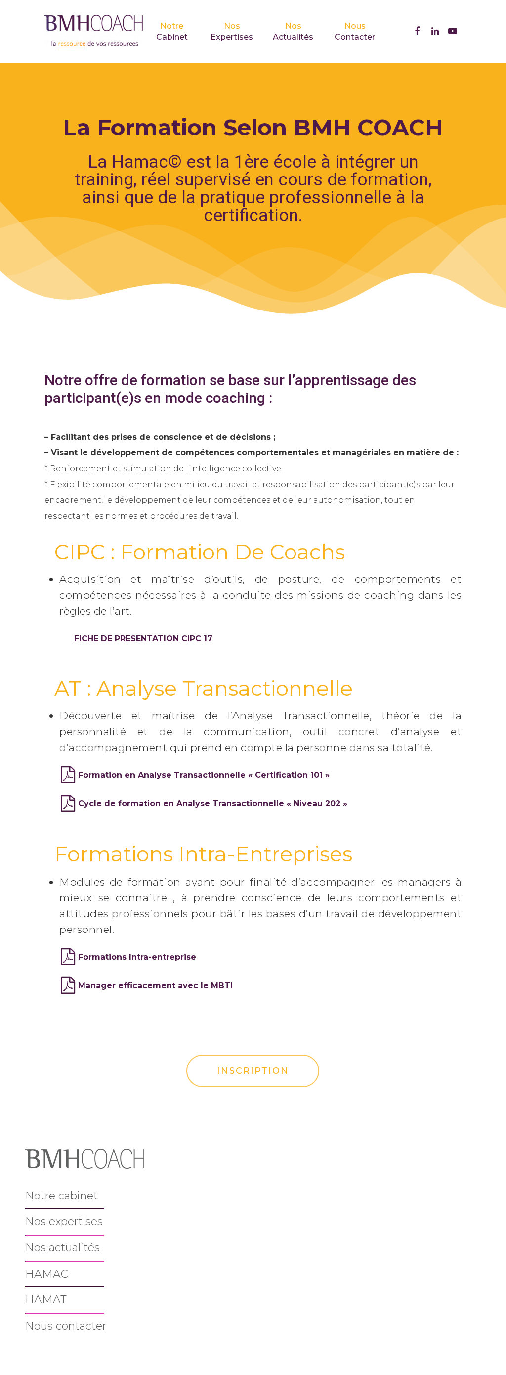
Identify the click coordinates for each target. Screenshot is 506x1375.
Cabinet (172, 31)
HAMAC (46, 1274)
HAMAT (46, 1299)
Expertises (232, 31)
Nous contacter (65, 1325)
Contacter (355, 31)
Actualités (293, 31)
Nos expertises (64, 1221)
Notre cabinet (61, 1195)
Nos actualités (62, 1247)
